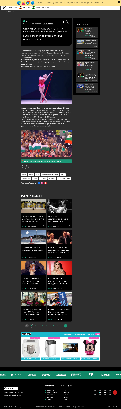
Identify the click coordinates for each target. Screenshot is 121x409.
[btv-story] (14, 374)
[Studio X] (114, 407)
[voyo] (44, 374)
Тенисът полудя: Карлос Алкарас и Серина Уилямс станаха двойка (89, 87)
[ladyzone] (104, 374)
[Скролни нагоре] (115, 392)
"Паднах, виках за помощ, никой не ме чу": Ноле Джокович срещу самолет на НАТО (90, 76)
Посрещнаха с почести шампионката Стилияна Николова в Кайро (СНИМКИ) (33, 219)
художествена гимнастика (50, 174)
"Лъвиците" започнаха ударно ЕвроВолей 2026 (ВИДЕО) (90, 53)
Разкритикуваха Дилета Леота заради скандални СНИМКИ (58, 281)
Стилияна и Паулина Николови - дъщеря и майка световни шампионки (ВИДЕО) (31, 281)
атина (62, 174)
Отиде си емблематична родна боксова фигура (58, 219)
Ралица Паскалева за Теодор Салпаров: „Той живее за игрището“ (90, 65)
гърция (24, 174)
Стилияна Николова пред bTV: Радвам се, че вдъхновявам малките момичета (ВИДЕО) (31, 312)
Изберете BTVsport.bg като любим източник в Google (43, 161)
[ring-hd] (29, 374)
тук (97, 334)
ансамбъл (42, 178)
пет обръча (52, 178)
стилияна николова (64, 178)
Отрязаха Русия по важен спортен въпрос (32, 248)
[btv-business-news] (74, 374)
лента (37, 174)
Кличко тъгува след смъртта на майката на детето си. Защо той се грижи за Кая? (59, 250)
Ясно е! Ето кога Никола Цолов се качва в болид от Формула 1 (59, 312)
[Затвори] (119, 2)
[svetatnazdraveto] (89, 374)
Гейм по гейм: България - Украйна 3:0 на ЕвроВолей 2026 (89, 31)
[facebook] (95, 392)
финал (31, 174)
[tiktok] (100, 392)
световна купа (26, 178)
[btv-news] (59, 374)
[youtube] (105, 392)
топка (35, 178)
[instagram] (110, 392)
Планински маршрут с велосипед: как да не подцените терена (91, 42)
